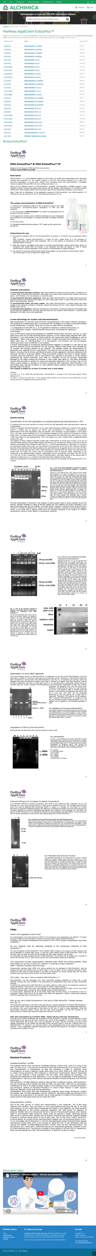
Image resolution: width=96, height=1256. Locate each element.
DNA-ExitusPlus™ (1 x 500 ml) (33, 53)
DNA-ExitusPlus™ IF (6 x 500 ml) (34, 105)
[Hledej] (67, 19)
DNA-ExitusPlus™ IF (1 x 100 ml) (34, 98)
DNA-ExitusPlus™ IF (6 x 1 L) (33, 112)
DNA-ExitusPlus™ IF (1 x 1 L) (33, 108)
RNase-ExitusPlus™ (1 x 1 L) (33, 87)
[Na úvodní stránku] (21, 7)
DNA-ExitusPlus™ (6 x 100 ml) (33, 49)
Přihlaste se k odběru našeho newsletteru (36, 1233)
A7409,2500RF (8, 122)
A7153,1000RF (8, 91)
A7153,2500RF (8, 94)
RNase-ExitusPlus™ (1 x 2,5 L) (33, 94)
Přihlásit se (81, 7)
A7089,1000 (7, 60)
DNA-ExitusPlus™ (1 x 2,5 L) (33, 73)
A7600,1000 (7, 132)
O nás (4, 1233)
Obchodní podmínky (8, 1237)
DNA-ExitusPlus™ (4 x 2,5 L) (33, 77)
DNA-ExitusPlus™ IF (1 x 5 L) (33, 129)
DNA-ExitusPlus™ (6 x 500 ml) (33, 56)
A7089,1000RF (8, 67)
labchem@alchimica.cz (85, 1242)
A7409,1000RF (8, 115)
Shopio (25, 1251)
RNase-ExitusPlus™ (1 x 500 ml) (34, 80)
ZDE (63, 37)
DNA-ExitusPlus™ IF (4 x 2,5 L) (33, 125)
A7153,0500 (7, 80)
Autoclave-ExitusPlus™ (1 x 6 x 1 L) (35, 132)
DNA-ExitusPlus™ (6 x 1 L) (32, 63)
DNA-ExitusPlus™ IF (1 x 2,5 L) (33, 122)
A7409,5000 (7, 129)
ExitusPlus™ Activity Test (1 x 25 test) (35, 136)
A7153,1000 (7, 87)
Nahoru (94, 1253)
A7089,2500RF (8, 73)
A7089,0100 (7, 46)
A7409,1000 (7, 108)
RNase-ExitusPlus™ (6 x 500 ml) (34, 84)
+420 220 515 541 (82, 1241)
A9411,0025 (7, 136)
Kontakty (5, 1239)
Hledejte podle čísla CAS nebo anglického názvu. (43, 19)
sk (92, 2)
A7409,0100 (7, 98)
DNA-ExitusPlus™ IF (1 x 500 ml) (34, 101)
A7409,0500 (7, 101)
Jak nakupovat (7, 1235)
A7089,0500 (7, 53)
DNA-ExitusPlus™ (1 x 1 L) (32, 60)
